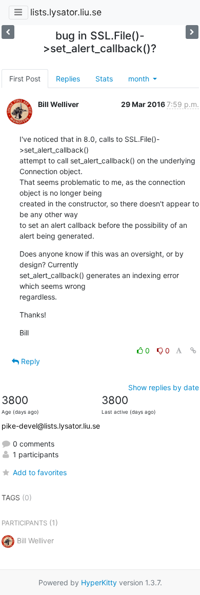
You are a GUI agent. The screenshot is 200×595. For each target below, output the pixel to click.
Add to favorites (40, 472)
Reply (29, 361)
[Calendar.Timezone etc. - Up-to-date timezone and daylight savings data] (192, 32)
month (139, 78)
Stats (104, 78)
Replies (68, 78)
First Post (25, 78)
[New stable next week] (8, 32)
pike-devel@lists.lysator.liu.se (51, 425)
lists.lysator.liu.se (66, 12)
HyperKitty (99, 582)
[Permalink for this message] (193, 350)
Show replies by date (163, 387)
